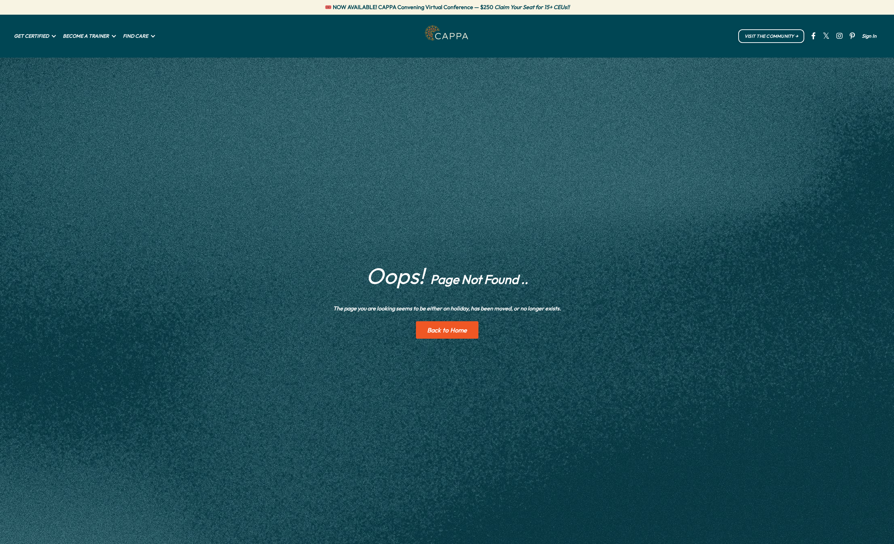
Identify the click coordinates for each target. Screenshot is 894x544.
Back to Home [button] (447, 330)
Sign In (869, 36)
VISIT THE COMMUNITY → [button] (771, 36)
